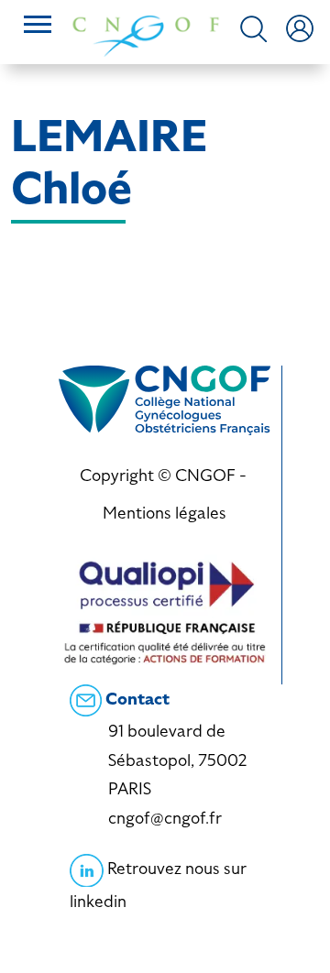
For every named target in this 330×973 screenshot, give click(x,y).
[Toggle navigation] (37, 27)
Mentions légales (164, 512)
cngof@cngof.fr (165, 817)
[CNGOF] (146, 34)
